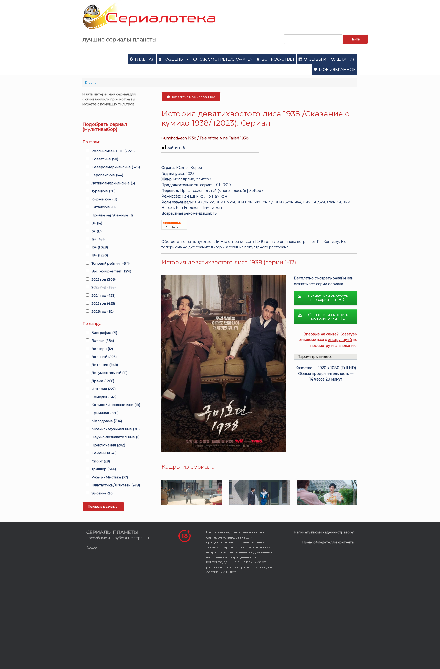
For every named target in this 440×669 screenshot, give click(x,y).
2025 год (103, 303)
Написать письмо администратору (324, 532)
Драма (103, 381)
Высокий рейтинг (111, 271)
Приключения (108, 445)
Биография (104, 333)
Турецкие (103, 191)
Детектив (105, 365)
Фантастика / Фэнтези (116, 485)
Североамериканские (116, 167)
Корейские (104, 199)
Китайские (104, 207)
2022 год (104, 279)
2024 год (103, 295)
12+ (98, 239)
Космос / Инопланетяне (116, 405)
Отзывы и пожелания (330, 59)
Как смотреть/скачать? (225, 59)
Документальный (109, 373)
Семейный (104, 453)
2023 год (104, 287)
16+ (100, 247)
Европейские (107, 175)
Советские (105, 159)
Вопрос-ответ (278, 59)
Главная (145, 59)
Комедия (104, 397)
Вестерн (102, 349)
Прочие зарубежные (113, 215)
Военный (104, 357)
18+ (100, 255)
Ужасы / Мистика (110, 477)
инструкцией (340, 339)
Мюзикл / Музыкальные (116, 429)
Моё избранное (337, 69)
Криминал (105, 413)
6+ (97, 231)
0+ (97, 223)
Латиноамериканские (113, 183)
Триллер (104, 469)
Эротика (102, 493)
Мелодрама (107, 421)
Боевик (103, 340)
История (104, 389)
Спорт (101, 461)
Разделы (174, 59)
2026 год (103, 311)
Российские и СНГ (113, 151)
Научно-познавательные (115, 437)
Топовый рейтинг (111, 263)
